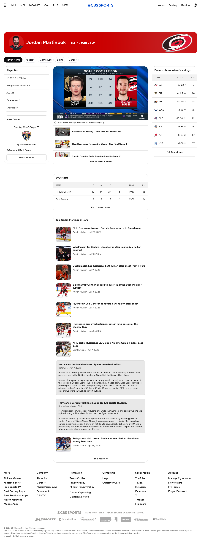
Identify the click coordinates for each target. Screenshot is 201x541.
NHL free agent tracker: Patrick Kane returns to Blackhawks (107, 228)
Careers (41, 482)
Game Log (46, 59)
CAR (161, 85)
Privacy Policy (77, 482)
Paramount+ (43, 491)
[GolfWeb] (159, 519)
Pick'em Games (12, 478)
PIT (160, 93)
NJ (160, 135)
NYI (161, 126)
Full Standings (174, 152)
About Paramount (47, 487)
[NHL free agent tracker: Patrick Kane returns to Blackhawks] (63, 234)
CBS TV (41, 495)
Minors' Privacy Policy (82, 487)
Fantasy (30, 59)
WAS (161, 110)
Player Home (13, 59)
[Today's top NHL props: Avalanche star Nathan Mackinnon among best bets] (63, 444)
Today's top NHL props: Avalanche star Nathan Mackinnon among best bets (106, 440)
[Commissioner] (108, 518)
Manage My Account (180, 478)
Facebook (140, 491)
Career (72, 59)
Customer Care (111, 482)
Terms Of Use (77, 478)
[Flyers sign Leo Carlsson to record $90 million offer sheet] (63, 309)
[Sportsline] (67, 519)
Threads (139, 499)
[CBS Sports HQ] (94, 512)
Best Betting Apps (14, 491)
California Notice (79, 496)
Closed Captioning (80, 492)
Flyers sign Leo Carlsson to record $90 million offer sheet (105, 303)
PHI (161, 101)
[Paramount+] (88, 518)
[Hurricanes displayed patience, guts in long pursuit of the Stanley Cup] (63, 330)
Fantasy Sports (12, 482)
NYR (161, 143)
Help (105, 478)
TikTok (138, 482)
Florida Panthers (28, 144)
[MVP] (126, 518)
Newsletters (175, 482)
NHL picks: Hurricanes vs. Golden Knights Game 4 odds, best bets (108, 344)
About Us (42, 478)
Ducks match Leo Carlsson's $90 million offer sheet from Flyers (109, 266)
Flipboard (140, 504)
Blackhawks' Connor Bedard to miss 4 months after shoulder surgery (107, 286)
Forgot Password (177, 491)
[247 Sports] (45, 518)
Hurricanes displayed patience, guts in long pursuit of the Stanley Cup (105, 325)
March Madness (13, 499)
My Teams (174, 487)
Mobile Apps (11, 504)
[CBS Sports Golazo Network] (125, 512)
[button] (59, 115)
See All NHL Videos (100, 161)
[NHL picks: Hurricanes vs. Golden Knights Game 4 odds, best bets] (63, 349)
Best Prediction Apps (16, 495)
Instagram (141, 487)
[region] (100, 93)
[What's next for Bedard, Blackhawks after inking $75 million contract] (63, 253)
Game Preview (26, 157)
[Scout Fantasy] (141, 519)
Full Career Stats (100, 207)
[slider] (100, 111)
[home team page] (27, 136)
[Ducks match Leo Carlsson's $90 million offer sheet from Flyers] (63, 272)
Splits (60, 59)
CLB (161, 118)
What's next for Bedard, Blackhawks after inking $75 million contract (107, 248)
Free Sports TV (12, 487)
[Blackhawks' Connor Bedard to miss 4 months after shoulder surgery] (63, 291)
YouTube (140, 478)
